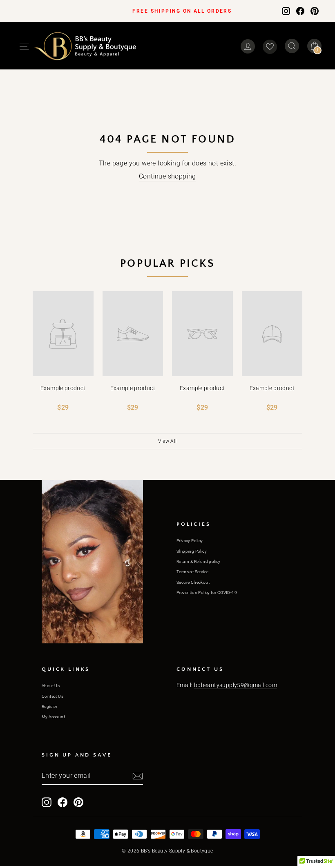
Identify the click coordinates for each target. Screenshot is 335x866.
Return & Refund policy (198, 561)
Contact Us (52, 696)
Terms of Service (192, 571)
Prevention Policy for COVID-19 (206, 592)
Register (49, 706)
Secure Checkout (193, 582)
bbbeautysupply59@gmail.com (235, 685)
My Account (53, 716)
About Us (51, 685)
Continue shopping (167, 176)
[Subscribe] (137, 776)
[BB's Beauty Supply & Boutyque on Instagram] (286, 10)
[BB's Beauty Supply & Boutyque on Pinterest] (314, 10)
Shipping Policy (191, 551)
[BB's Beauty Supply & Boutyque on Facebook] (300, 10)
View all (167, 441)
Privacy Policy (189, 540)
